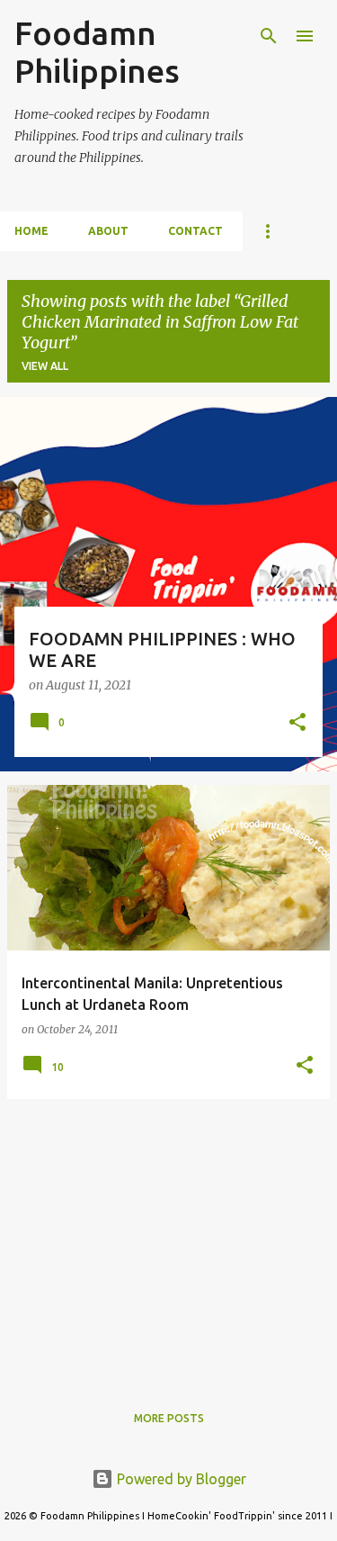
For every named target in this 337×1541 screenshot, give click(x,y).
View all (45, 366)
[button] (297, 723)
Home (31, 231)
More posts (169, 1418)
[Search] (268, 36)
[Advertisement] (168, 1239)
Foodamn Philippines (97, 51)
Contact (195, 231)
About (108, 231)
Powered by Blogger (179, 1479)
